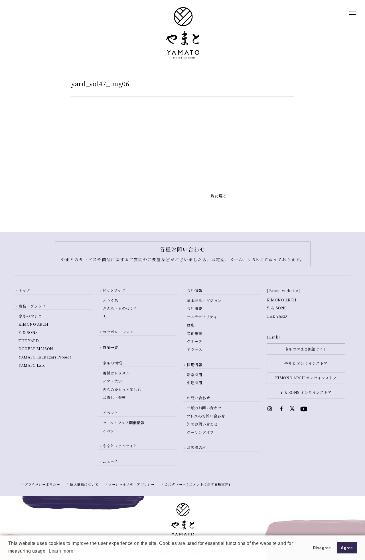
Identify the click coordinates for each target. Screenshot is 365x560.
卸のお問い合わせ (202, 424)
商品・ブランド (32, 306)
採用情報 (194, 364)
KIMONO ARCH (33, 324)
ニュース (110, 461)
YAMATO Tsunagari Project (45, 357)
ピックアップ (114, 290)
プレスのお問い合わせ (206, 416)
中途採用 (194, 382)
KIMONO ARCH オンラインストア (306, 377)
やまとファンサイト (120, 445)
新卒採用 (194, 374)
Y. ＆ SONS (277, 308)
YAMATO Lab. (32, 365)
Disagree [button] (322, 547)
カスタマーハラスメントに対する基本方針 (198, 484)
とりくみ (110, 300)
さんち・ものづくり (120, 308)
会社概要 (194, 308)
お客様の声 (196, 447)
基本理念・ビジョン (204, 300)
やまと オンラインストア (306, 363)
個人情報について (84, 484)
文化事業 (194, 333)
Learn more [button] (61, 551)
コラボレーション (118, 332)
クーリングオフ (200, 432)
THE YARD (29, 340)
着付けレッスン (116, 373)
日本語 (321, 12)
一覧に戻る (216, 196)
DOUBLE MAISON (36, 348)
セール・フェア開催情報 (124, 422)
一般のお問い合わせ (204, 407)
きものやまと (30, 316)
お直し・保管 (114, 397)
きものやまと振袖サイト (306, 349)
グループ (194, 341)
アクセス (194, 349)
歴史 (190, 325)
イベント (110, 431)
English (296, 12)
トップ (24, 290)
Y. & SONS (28, 332)
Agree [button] (347, 547)
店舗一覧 (110, 347)
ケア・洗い (112, 381)
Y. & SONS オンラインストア (305, 392)
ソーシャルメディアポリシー (131, 484)
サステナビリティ (202, 316)
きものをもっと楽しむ (122, 389)
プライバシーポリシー (42, 484)
